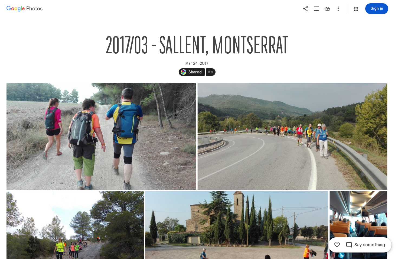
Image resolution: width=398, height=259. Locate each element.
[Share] (305, 8)
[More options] (338, 8)
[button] (356, 9)
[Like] (337, 244)
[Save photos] (327, 8)
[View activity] (316, 8)
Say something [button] (369, 245)
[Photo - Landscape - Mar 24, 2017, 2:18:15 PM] (292, 136)
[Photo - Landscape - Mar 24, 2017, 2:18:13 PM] (101, 136)
